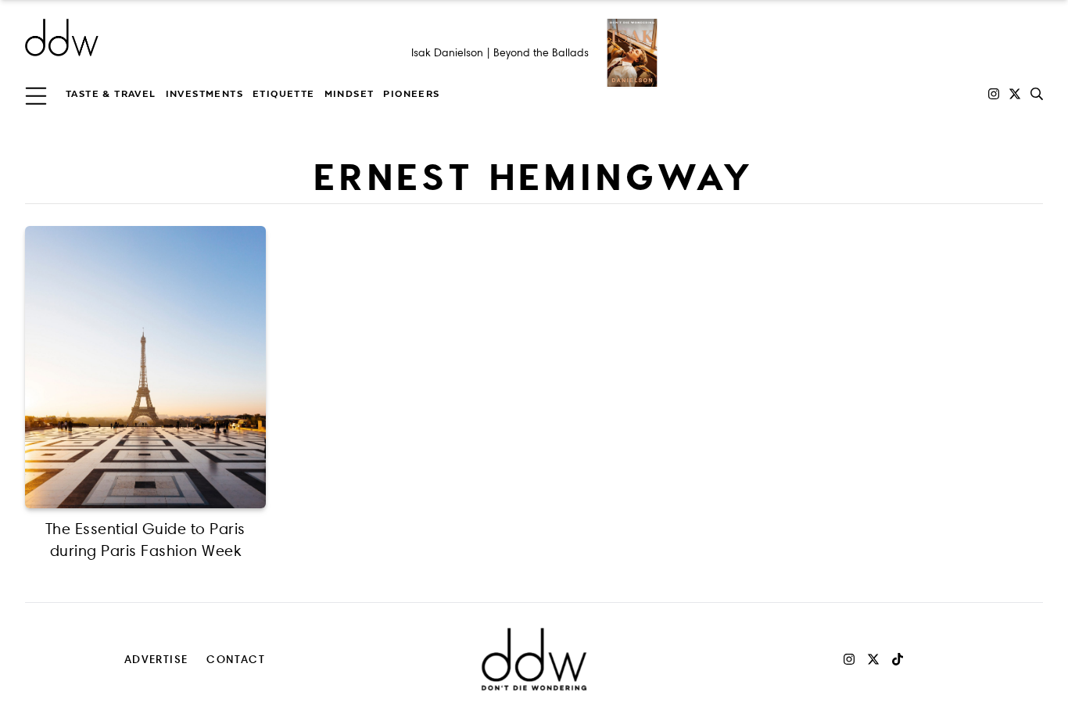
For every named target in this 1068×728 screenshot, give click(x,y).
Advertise (156, 658)
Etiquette (284, 93)
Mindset (349, 93)
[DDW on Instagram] (993, 94)
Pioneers (411, 93)
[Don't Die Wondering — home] (175, 37)
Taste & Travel (111, 93)
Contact (235, 658)
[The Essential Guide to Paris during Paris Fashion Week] (145, 367)
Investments (204, 93)
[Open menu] (36, 93)
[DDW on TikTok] (897, 659)
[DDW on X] (1015, 94)
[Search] (1036, 94)
